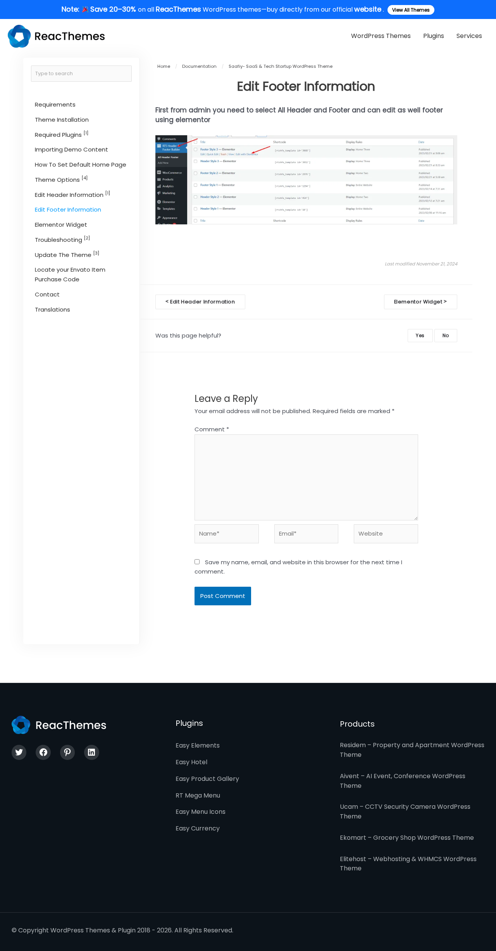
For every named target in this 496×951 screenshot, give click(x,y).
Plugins (433, 35)
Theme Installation (62, 119)
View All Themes (411, 10)
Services (469, 35)
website (367, 9)
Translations (52, 309)
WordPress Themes (381, 35)
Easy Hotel (191, 762)
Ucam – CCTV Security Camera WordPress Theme (405, 811)
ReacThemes (178, 9)
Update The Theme (67, 254)
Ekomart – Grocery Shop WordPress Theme (407, 837)
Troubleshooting (62, 239)
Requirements (55, 104)
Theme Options (61, 179)
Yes (420, 335)
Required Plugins (61, 134)
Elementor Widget (61, 225)
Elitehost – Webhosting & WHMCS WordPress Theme (408, 864)
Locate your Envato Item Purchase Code (70, 274)
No (446, 335)
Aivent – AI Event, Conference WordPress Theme (402, 781)
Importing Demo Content (71, 149)
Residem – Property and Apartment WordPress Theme (412, 750)
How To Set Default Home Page (80, 164)
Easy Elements (198, 745)
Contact (47, 294)
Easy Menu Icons (201, 811)
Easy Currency (198, 828)
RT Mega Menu (198, 795)
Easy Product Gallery (207, 778)
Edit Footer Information (68, 209)
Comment (212, 429)
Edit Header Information (72, 194)
